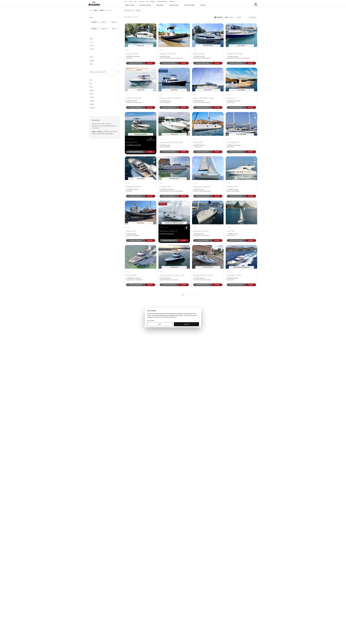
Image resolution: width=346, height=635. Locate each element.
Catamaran (141, 1)
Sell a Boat (160, 5)
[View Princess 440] (241, 168)
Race (135, 1)
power (104, 28)
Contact (202, 5)
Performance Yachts (162, 1)
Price (91, 57)
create (99, 131)
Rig (91, 83)
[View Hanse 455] (208, 124)
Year (91, 64)
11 (195, 295)
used (102, 10)
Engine (92, 90)
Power (130, 1)
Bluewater (152, 1)
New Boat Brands (145, 5)
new (95, 10)
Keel (91, 87)
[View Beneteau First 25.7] (208, 212)
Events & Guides (189, 5)
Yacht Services (173, 5)
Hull (91, 80)
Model (92, 42)
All (94, 22)
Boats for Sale (129, 5)
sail (114, 28)
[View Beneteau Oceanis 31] (208, 168)
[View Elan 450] (241, 212)
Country (92, 101)
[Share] (154, 29)
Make (91, 38)
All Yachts (171, 1)
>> (199, 295)
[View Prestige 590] (140, 257)
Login (93, 131)
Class (91, 45)
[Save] (154, 25)
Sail (126, 1)
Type (91, 17)
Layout (92, 49)
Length (92, 60)
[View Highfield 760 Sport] (174, 35)
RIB (147, 1)
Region (92, 104)
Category (92, 108)
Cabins (92, 97)
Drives (92, 94)
